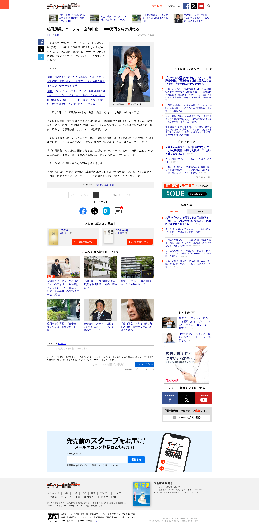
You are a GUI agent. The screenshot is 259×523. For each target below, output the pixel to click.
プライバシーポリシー (56, 506)
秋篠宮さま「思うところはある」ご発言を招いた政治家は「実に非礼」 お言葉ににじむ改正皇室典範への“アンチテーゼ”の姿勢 (76, 81)
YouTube (203, 395)
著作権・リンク (99, 503)
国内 (49, 35)
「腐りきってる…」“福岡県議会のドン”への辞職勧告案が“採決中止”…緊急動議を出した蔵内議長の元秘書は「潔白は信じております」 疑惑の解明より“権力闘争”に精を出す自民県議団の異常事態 (188, 94)
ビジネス (52, 497)
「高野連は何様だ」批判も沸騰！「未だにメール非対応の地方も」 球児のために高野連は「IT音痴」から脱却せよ (188, 108)
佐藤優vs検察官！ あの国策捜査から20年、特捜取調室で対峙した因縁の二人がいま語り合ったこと (188, 150)
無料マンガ (90, 497)
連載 (77, 497)
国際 (93, 493)
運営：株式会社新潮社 (94, 506)
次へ (115, 195)
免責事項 (122, 503)
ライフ (117, 493)
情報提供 (157, 6)
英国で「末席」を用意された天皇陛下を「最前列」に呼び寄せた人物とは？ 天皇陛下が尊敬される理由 (188, 220)
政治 (57, 35)
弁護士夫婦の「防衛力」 (101, 185)
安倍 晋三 (120, 233)
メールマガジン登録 (189, 417)
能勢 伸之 (64, 233)
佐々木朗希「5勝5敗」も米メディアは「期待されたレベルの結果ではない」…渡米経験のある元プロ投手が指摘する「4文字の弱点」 (188, 119)
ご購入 (112, 503)
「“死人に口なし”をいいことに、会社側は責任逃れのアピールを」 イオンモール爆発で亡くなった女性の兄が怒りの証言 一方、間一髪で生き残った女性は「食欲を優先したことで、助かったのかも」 (76, 97)
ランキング (53, 493)
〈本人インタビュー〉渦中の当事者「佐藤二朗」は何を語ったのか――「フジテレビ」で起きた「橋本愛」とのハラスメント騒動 (188, 170)
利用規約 (71, 465)
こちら (96, 521)
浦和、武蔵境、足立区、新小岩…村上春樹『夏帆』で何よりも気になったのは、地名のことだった (188, 264)
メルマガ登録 (172, 6)
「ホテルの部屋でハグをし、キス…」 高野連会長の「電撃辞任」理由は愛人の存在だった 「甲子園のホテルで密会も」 (188, 80)
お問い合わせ (84, 503)
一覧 (210, 69)
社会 (75, 493)
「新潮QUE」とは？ (203, 177)
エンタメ (105, 493)
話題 (66, 493)
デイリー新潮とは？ (55, 503)
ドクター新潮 (108, 497)
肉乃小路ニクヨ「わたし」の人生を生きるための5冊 (188, 160)
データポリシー (76, 506)
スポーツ (66, 497)
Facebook (170, 395)
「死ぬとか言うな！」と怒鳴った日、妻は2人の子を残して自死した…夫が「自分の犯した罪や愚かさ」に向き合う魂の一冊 (188, 243)
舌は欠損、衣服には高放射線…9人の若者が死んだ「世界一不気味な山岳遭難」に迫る (188, 232)
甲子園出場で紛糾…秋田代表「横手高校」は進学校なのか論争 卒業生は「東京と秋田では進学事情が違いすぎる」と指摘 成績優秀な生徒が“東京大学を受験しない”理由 (188, 131)
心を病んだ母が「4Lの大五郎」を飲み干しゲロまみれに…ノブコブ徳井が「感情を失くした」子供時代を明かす (188, 253)
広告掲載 (71, 503)
